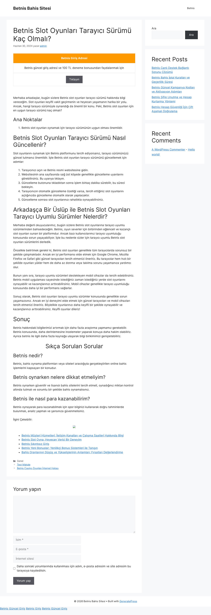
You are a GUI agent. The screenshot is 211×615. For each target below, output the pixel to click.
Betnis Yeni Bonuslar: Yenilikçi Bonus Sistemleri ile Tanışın (60, 448)
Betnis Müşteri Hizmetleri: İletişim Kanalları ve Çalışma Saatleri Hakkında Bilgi (73, 435)
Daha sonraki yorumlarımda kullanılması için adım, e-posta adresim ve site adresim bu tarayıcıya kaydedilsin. (74, 568)
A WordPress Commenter (168, 149)
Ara (154, 28)
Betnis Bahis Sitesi (32, 8)
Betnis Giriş (33, 608)
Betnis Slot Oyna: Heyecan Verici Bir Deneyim (52, 439)
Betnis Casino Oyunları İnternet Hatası (38, 468)
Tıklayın (74, 79)
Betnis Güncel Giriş (12, 608)
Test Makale (23, 464)
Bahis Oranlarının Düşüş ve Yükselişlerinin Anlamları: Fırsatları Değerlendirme (72, 452)
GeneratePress (128, 601)
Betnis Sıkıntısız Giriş (35, 444)
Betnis (191, 8)
